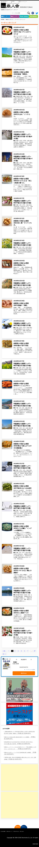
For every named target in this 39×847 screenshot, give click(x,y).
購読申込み (24, 673)
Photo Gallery (24, 16)
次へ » (4, 654)
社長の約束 (16, 662)
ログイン (23, 826)
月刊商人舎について (9, 831)
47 (34, 651)
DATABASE (33, 16)
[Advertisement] (14, 777)
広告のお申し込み (16, 831)
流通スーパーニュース (22, 2)
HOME (2, 19)
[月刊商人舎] (10, 5)
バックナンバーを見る (30, 669)
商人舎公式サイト (4, 2)
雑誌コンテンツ (5, 16)
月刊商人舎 (13, 2)
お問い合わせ (22, 831)
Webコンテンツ (14, 16)
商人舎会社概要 (3, 831)
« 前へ (4, 651)
